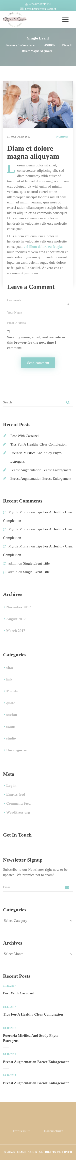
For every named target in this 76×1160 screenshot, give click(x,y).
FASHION (62, 136)
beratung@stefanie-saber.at (40, 8)
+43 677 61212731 (40, 4)
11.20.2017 (9, 985)
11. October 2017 (18, 136)
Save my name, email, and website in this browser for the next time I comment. (36, 342)
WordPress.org (18, 812)
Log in (11, 785)
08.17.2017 (9, 1006)
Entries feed (15, 794)
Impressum (22, 1131)
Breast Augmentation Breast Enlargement (40, 470)
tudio (11, 738)
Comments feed (18, 803)
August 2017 (16, 619)
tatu (10, 726)
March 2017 (15, 631)
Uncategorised (17, 750)
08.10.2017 (9, 1028)
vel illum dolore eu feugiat (43, 247)
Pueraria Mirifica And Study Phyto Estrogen (30, 1038)
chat (9, 667)
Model (12, 691)
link (9, 679)
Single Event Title (36, 563)
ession (11, 715)
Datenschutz (53, 1131)
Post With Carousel (24, 436)
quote (10, 703)
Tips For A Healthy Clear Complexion (38, 444)
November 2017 (18, 607)
